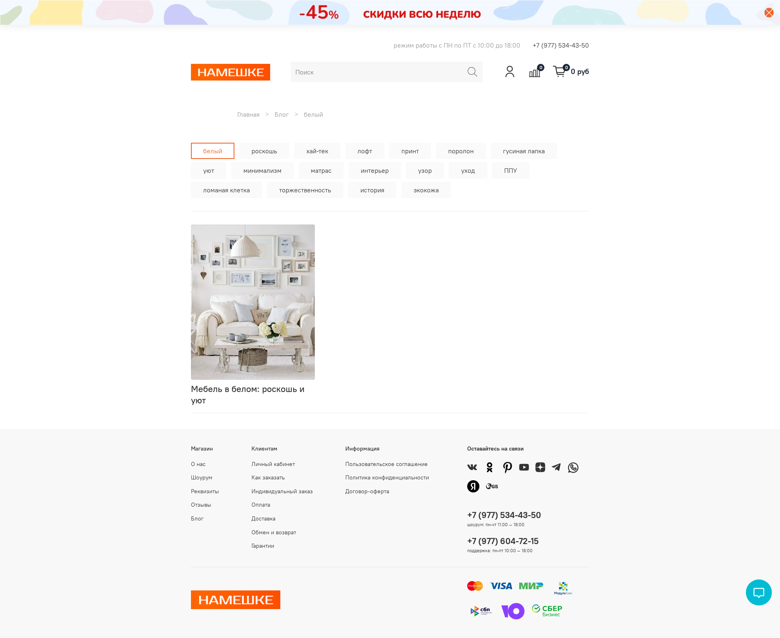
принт (410, 151)
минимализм (262, 170)
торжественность (305, 190)
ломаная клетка (226, 190)
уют (208, 170)
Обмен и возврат (273, 532)
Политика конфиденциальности (387, 477)
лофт (365, 151)
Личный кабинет (273, 464)
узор (425, 170)
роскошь (264, 151)
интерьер (375, 170)
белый (212, 151)
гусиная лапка (524, 151)
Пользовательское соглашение (386, 464)
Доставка (263, 518)
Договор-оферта (367, 491)
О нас (198, 464)
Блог (282, 114)
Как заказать (268, 477)
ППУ (510, 170)
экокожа (426, 190)
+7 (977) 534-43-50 (561, 45)
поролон (461, 151)
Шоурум (201, 477)
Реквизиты (205, 491)
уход (468, 170)
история (372, 190)
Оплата (260, 504)
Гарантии (262, 545)
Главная (248, 114)
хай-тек (317, 151)
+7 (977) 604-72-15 (503, 541)
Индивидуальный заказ (282, 491)
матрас (321, 170)
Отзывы (201, 504)
